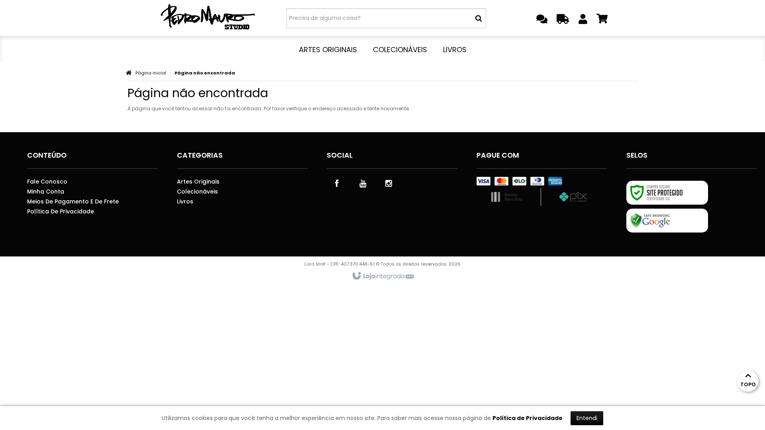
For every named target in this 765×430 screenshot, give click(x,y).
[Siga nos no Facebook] (337, 183)
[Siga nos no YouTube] (363, 183)
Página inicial (150, 73)
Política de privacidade (60, 211)
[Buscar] (478, 18)
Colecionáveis (197, 191)
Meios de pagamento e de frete (73, 201)
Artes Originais (198, 182)
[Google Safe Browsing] (667, 221)
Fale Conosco (47, 182)
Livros (185, 201)
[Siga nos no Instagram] (388, 183)
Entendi (587, 418)
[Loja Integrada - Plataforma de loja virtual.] (383, 276)
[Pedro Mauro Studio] (207, 18)
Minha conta (45, 191)
